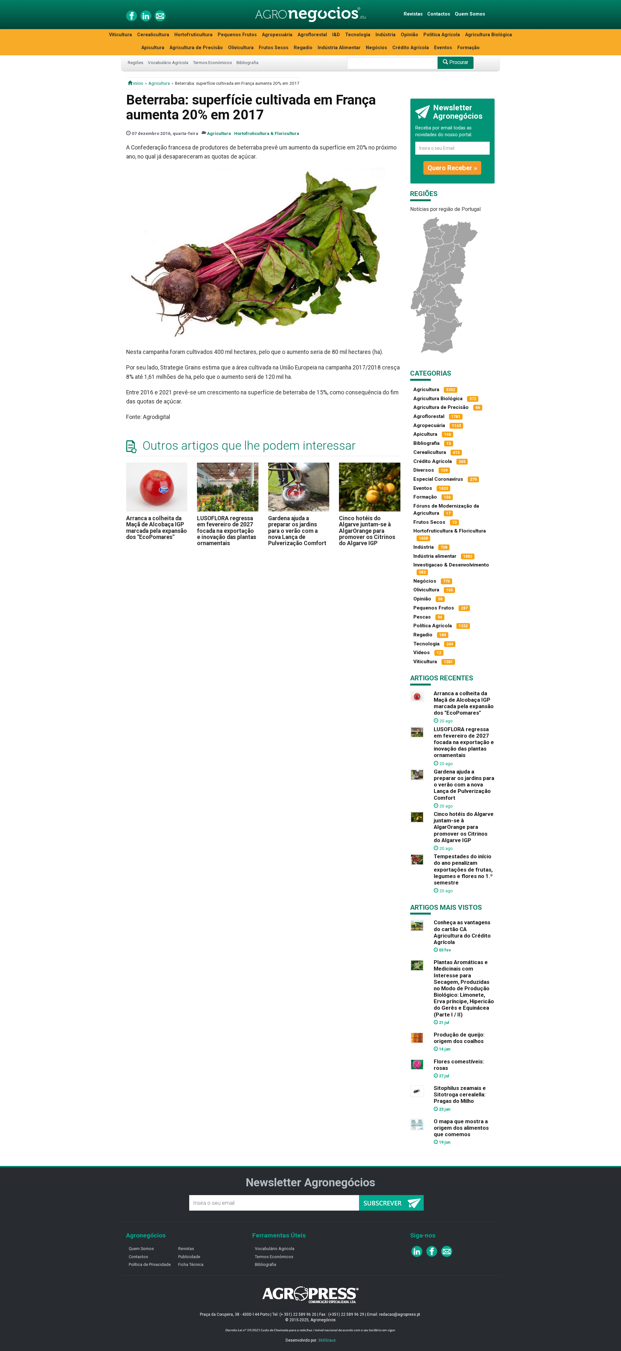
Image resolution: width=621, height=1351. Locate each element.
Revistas (413, 14)
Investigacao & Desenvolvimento (451, 565)
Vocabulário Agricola (274, 1248)
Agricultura (159, 83)
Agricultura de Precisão (196, 47)
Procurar (458, 62)
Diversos (423, 470)
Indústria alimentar (434, 556)
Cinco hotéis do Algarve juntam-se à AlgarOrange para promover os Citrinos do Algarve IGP (367, 530)
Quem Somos (470, 14)
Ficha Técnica (190, 1264)
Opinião (409, 35)
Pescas (422, 617)
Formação (468, 47)
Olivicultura (241, 47)
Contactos (438, 14)
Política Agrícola (441, 35)
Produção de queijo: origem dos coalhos (459, 1037)
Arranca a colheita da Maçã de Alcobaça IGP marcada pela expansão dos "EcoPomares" (156, 527)
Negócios (376, 47)
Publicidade (189, 1256)
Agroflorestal (312, 35)
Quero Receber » (452, 168)
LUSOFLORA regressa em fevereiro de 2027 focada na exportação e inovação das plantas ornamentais (226, 530)
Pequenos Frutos (237, 35)
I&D (336, 35)
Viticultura (120, 35)
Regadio (303, 47)
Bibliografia (247, 62)
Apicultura (152, 47)
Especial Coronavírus (438, 479)
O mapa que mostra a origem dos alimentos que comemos (461, 1127)
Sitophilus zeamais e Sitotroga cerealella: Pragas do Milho (460, 1094)
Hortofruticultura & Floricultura (266, 133)
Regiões (135, 62)
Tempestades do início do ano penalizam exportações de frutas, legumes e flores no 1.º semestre (463, 869)
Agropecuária (277, 35)
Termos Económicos (212, 62)
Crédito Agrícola (410, 47)
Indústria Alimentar (339, 47)
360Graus (327, 1340)
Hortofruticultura (193, 35)
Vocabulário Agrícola (168, 62)
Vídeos (421, 652)
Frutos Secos (274, 47)
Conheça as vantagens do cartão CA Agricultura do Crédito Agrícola (462, 932)
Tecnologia (357, 35)
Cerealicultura (153, 35)
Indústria (386, 35)
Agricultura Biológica (488, 35)
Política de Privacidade (150, 1264)
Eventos (443, 47)
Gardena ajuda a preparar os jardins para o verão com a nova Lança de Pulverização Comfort (297, 530)
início (137, 83)
